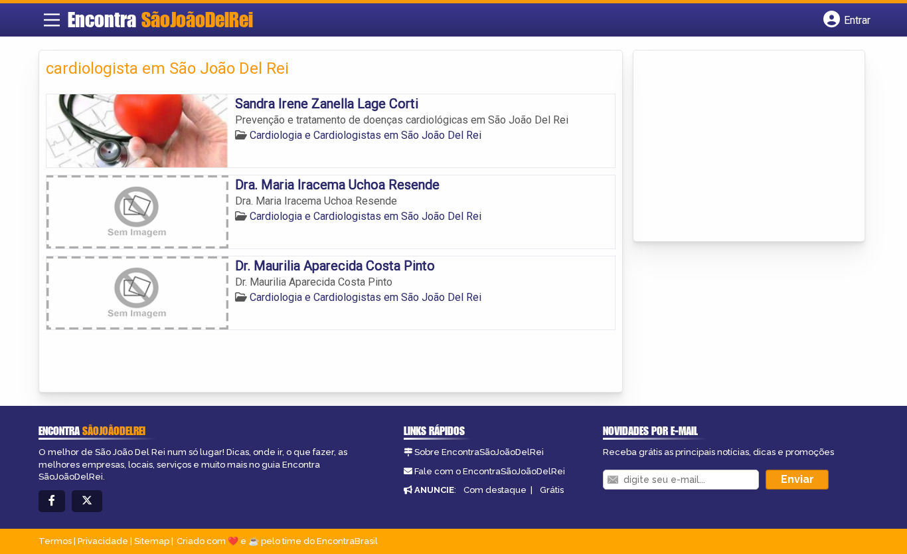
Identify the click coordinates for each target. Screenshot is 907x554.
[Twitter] (87, 501)
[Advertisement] (739, 147)
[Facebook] (52, 501)
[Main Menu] (52, 20)
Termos (55, 541)
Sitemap (151, 541)
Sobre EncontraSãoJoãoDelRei (479, 452)
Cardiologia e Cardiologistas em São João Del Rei (365, 135)
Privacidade (103, 541)
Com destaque (495, 490)
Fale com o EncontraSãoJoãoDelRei (489, 471)
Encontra (160, 19)
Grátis (552, 490)
